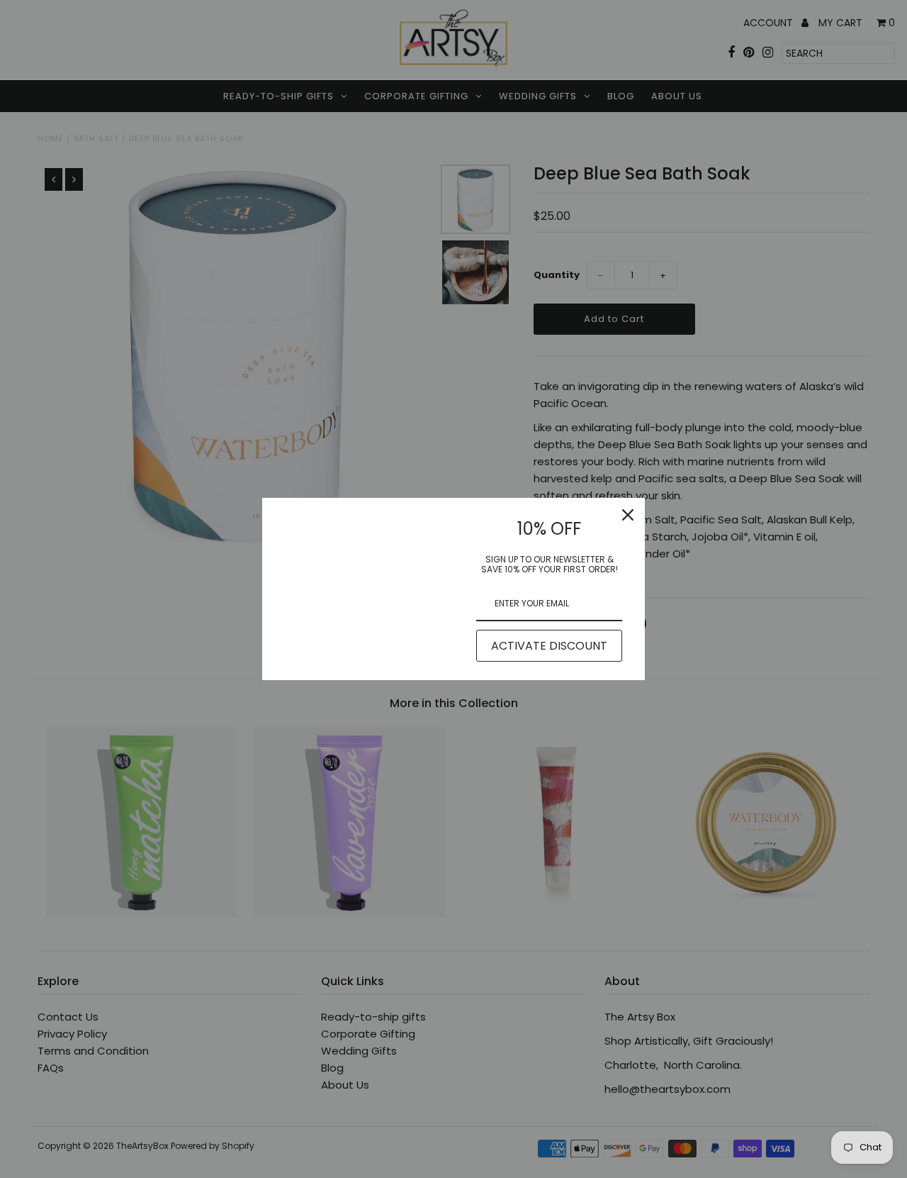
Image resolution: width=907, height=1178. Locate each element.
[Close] (628, 515)
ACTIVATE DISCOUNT (549, 646)
